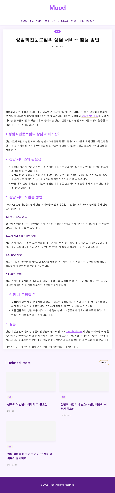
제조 (82, 21)
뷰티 (47, 21)
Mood (57, 7)
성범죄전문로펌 (89, 116)
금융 (54, 21)
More (90, 21)
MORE (104, 363)
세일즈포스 (63, 21)
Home (24, 21)
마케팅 (39, 21)
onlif (74, 21)
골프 (32, 21)
